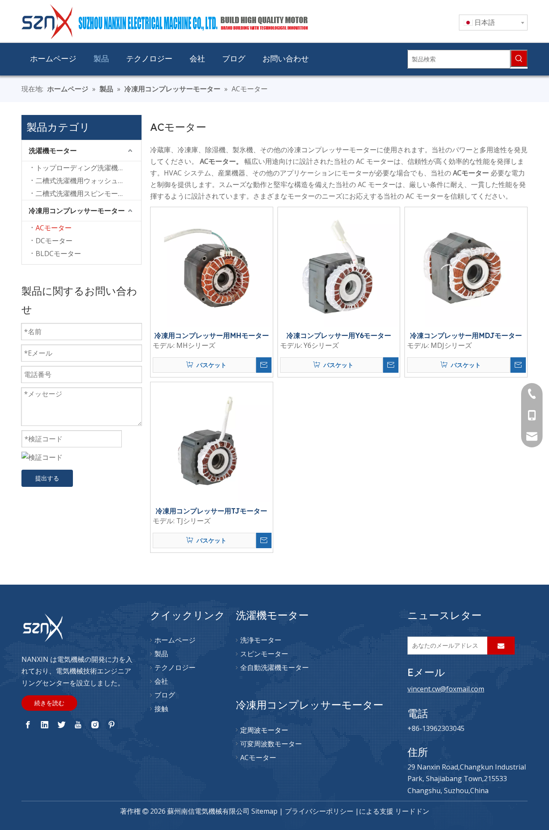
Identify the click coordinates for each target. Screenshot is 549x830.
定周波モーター (264, 730)
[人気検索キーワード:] (519, 58)
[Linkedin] (44, 724)
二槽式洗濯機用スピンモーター (84, 193)
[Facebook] (27, 724)
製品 (161, 653)
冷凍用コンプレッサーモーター (77, 210)
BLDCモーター (58, 253)
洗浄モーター (260, 640)
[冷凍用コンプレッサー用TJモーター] (212, 442)
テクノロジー (175, 667)
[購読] (501, 646)
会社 (161, 681)
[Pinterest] (111, 724)
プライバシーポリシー (319, 811)
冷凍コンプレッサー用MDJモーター (466, 335)
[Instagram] (94, 724)
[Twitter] (61, 724)
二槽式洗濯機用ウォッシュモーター (88, 180)
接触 (161, 708)
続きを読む (49, 703)
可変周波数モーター (271, 744)
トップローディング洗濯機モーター (88, 167)
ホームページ (175, 640)
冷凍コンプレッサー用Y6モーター (339, 335)
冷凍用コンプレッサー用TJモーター (211, 511)
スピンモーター (264, 653)
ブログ (164, 695)
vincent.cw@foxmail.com (445, 689)
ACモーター (54, 227)
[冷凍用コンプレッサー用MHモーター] (212, 267)
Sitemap (264, 811)
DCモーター (54, 240)
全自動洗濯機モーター (274, 667)
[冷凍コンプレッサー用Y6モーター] (339, 267)
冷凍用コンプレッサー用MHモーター (211, 335)
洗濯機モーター (53, 150)
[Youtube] (78, 724)
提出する (47, 478)
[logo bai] (42, 627)
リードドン (412, 811)
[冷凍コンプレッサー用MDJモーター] (466, 267)
